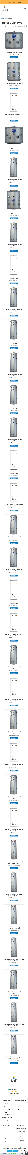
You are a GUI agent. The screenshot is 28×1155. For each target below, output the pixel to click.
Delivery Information (7, 1113)
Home (2, 18)
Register (7, 1132)
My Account (7, 1135)
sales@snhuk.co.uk (21, 1128)
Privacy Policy (21, 1104)
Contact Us (7, 1107)
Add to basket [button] (14, 57)
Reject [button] (15, 1151)
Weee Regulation (7, 1110)
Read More (21, 1151)
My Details (7, 1141)
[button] (14, 1091)
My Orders (7, 1138)
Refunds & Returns (7, 1117)
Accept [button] (10, 1151)
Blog (7, 1120)
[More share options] (26, 1153)
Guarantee (21, 1107)
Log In (7, 1129)
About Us (7, 1104)
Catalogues (21, 1110)
